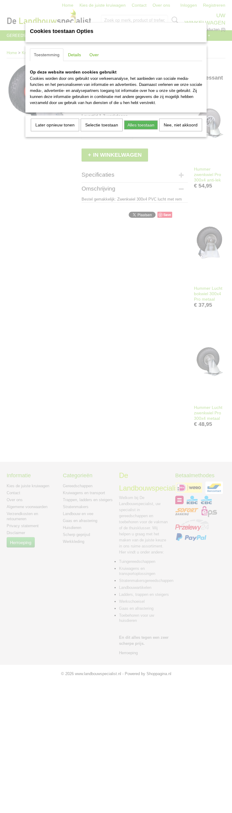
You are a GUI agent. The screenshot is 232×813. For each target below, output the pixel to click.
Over (94, 54)
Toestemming (47, 54)
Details (74, 54)
